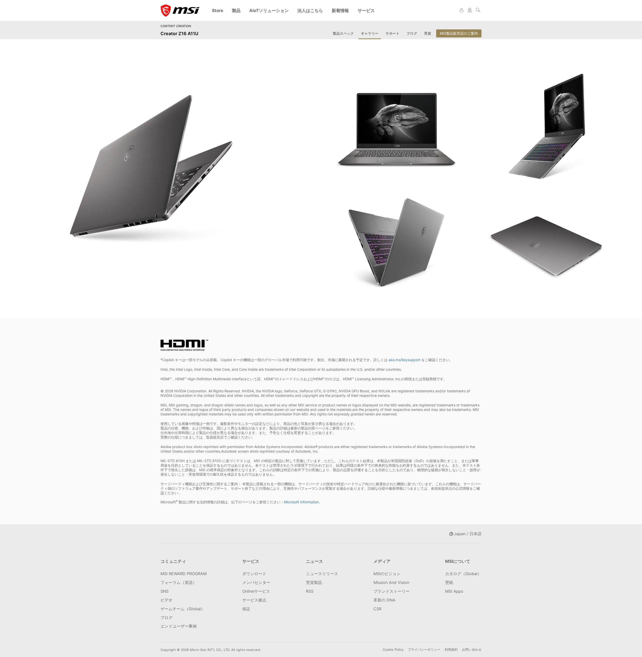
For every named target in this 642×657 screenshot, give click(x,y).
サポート (392, 33)
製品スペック (343, 33)
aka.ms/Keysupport (404, 360)
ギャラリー (369, 33)
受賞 (427, 33)
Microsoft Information (301, 502)
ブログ (412, 33)
